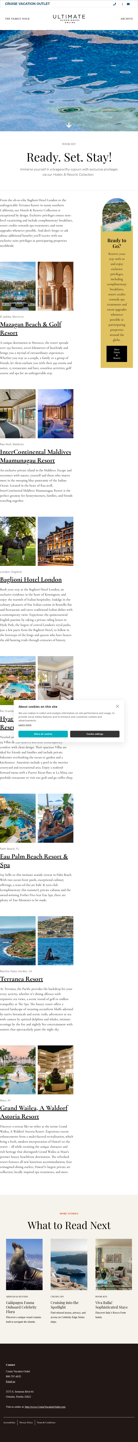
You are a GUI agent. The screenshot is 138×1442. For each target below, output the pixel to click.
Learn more (25, 724)
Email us (10, 1381)
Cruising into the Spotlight (65, 1305)
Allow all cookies (43, 734)
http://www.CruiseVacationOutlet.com (45, 1406)
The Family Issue (17, 18)
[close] (117, 706)
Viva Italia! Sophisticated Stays (111, 1305)
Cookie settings (95, 734)
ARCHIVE (126, 18)
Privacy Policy (26, 1422)
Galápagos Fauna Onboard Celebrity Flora (21, 1307)
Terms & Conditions (46, 1422)
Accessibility (9, 1422)
